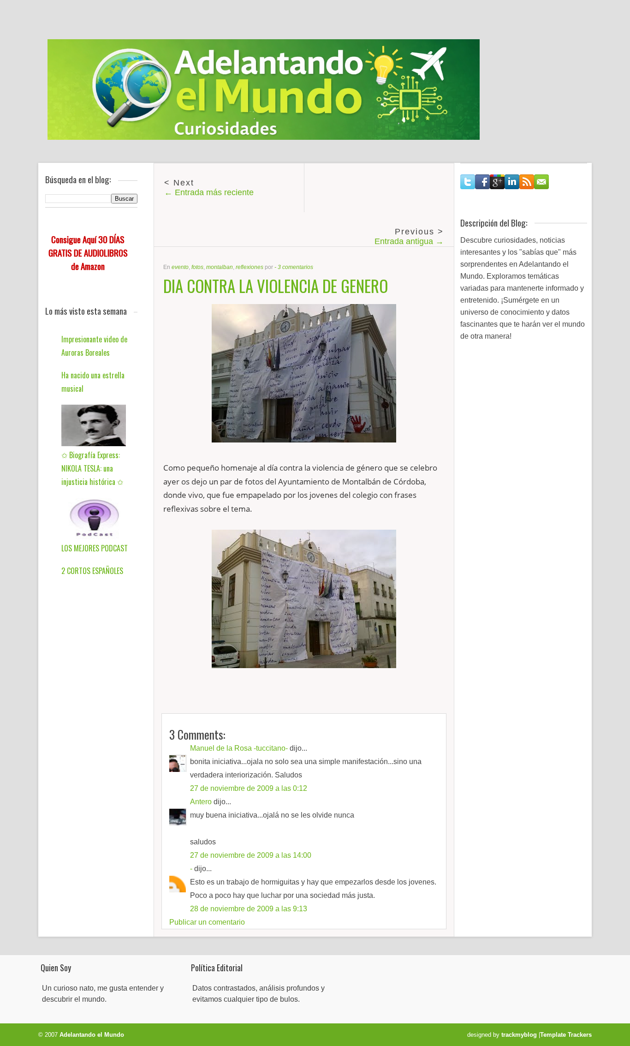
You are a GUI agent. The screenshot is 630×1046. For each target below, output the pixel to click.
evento (180, 267)
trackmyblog (519, 1034)
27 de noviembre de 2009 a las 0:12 (248, 788)
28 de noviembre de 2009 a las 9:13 (248, 909)
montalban (219, 267)
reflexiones (249, 267)
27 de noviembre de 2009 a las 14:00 (250, 855)
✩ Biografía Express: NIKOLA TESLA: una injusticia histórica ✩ (92, 468)
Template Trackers (566, 1034)
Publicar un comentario (207, 922)
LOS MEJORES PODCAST (94, 548)
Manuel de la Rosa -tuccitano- (239, 748)
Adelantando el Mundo (91, 1034)
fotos (197, 267)
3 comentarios (295, 267)
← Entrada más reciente (209, 192)
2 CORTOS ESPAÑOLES (92, 570)
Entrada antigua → (409, 241)
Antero (201, 802)
